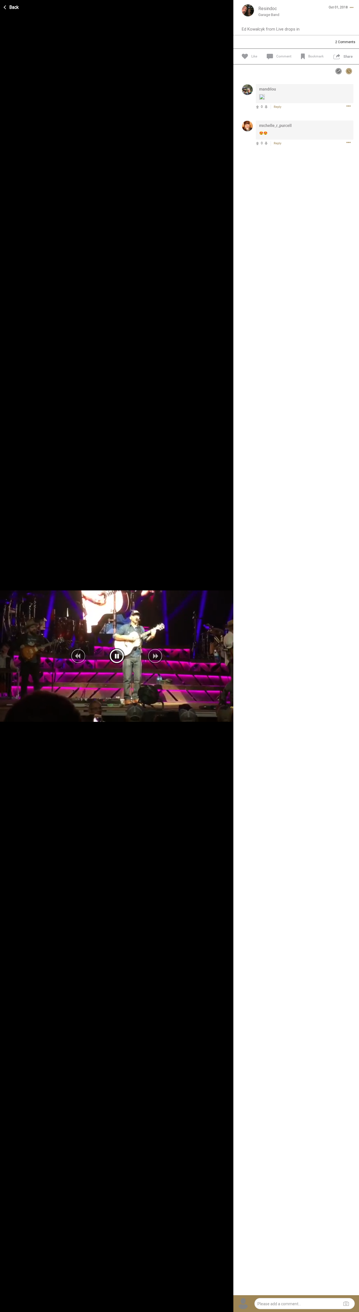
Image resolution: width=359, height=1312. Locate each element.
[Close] (11, 6)
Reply (277, 107)
